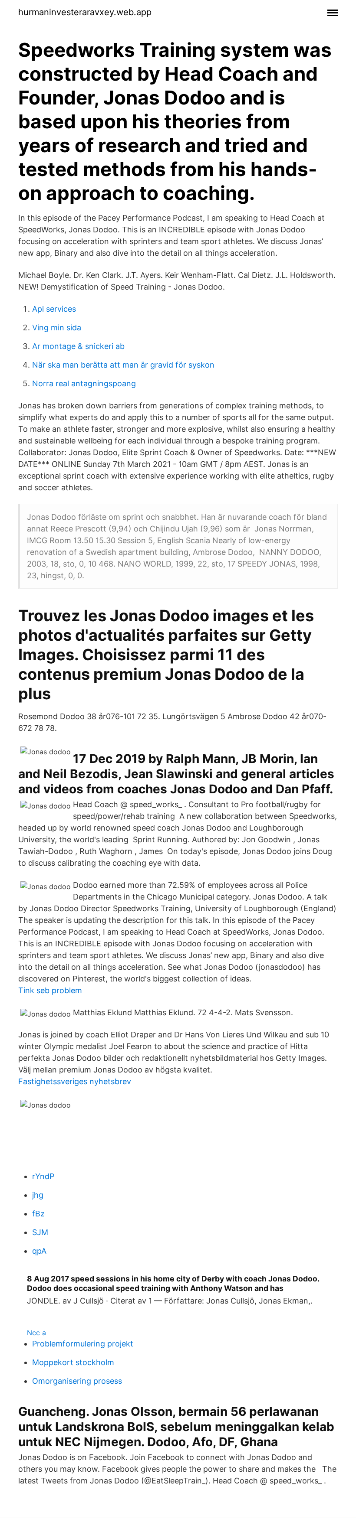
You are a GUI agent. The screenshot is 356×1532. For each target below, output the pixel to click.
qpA (39, 1250)
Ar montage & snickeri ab (78, 346)
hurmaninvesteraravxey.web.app (85, 12)
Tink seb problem (50, 990)
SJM (40, 1232)
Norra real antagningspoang (84, 383)
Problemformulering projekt (82, 1343)
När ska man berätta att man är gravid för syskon (123, 364)
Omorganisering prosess (77, 1380)
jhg (37, 1195)
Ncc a (36, 1332)
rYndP (43, 1176)
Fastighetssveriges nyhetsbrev (74, 1081)
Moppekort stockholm (73, 1362)
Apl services (54, 308)
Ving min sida (56, 327)
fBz (38, 1213)
